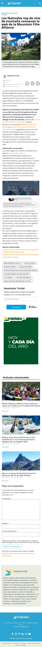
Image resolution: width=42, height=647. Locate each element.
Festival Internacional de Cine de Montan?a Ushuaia (20, 270)
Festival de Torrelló (25, 266)
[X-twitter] (26, 634)
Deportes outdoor (9, 13)
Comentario (7, 498)
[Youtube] (29, 634)
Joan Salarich (8, 277)
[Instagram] (16, 634)
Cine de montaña (29, 263)
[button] (40, 3)
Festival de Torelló (9, 266)
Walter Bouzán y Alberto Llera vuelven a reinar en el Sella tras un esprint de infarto (21, 404)
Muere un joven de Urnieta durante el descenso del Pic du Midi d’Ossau (19, 474)
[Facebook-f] (12, 634)
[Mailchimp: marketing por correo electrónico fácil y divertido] (33, 308)
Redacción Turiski (13, 75)
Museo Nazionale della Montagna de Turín (17, 281)
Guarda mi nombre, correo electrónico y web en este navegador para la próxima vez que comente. (20, 541)
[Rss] (22, 634)
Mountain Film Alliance (16, 153)
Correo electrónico (9, 531)
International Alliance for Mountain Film (16, 274)
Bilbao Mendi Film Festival (12, 263)
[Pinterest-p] (19, 634)
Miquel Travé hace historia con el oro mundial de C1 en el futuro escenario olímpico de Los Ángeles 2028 (18, 439)
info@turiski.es (25, 626)
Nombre (5, 523)
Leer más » (5, 411)
